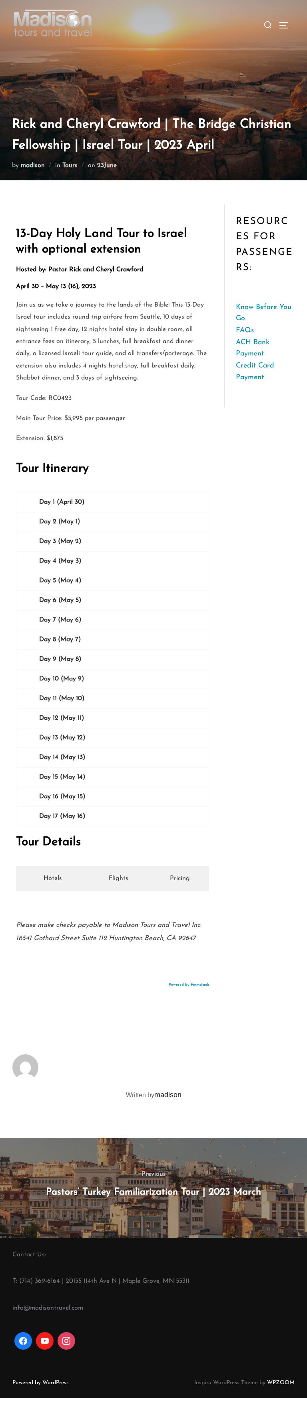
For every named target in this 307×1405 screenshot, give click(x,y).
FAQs (245, 330)
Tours (70, 165)
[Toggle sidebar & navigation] (287, 25)
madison (33, 165)
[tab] (49, 885)
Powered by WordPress (40, 1390)
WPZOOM (281, 1390)
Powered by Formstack (189, 991)
